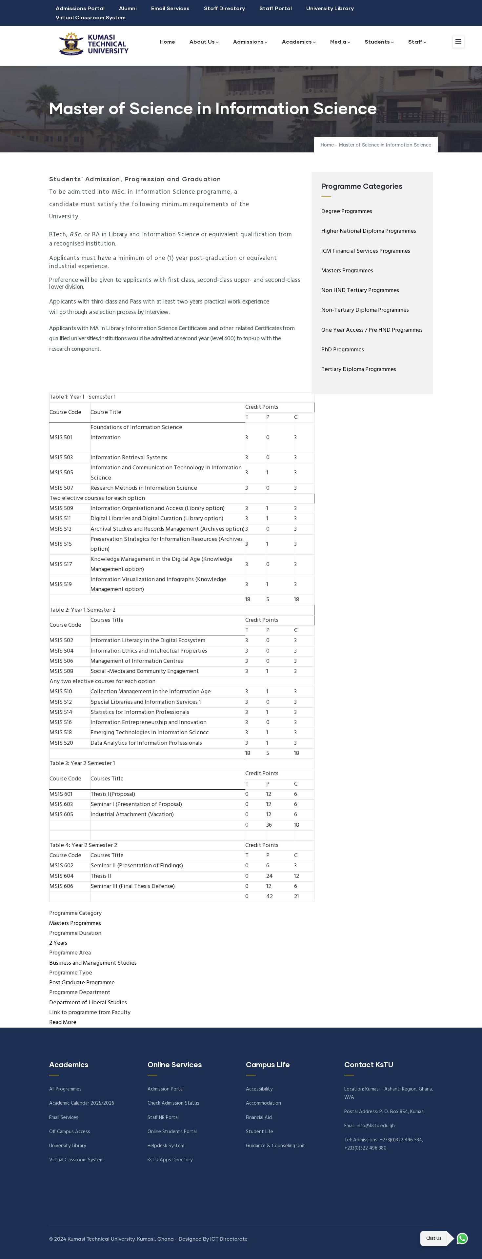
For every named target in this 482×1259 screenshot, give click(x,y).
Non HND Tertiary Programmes (360, 290)
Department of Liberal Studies (88, 1003)
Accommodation (263, 1103)
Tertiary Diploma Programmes (358, 369)
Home (167, 41)
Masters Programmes (75, 923)
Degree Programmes (346, 211)
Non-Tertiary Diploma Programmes (365, 310)
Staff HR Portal (163, 1118)
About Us (202, 41)
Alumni (128, 8)
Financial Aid (259, 1118)
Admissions (248, 41)
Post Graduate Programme (82, 983)
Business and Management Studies (93, 963)
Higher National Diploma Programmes (368, 231)
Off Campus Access (69, 1132)
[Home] (92, 44)
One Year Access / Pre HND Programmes (372, 330)
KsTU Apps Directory (170, 1160)
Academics (297, 41)
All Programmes (65, 1089)
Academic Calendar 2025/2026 (81, 1103)
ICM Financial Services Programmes (365, 251)
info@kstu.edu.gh (376, 1126)
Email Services (170, 8)
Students (377, 41)
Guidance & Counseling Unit (275, 1146)
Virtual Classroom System (91, 17)
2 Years (58, 943)
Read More (62, 1022)
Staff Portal (275, 8)
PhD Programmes (342, 350)
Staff (415, 41)
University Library (330, 8)
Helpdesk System (166, 1146)
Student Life (259, 1132)
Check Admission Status (173, 1103)
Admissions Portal (80, 8)
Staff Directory (224, 8)
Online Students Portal (172, 1132)
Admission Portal (166, 1089)
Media (338, 41)
